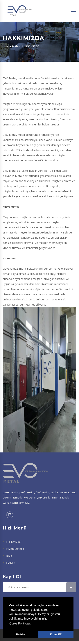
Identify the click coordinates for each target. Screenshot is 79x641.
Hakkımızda (13, 541)
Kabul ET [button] (56, 634)
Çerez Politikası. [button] (20, 623)
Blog (9, 555)
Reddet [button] (20, 634)
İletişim (10, 562)
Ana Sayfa (12, 46)
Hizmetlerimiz (15, 548)
